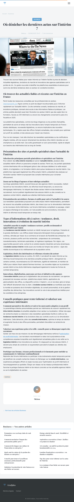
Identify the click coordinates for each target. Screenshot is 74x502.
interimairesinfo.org (10, 104)
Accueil (4, 13)
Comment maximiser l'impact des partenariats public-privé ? (15, 440)
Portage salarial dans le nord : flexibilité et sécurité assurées (54, 434)
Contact (18, 491)
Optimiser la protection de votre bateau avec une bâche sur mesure (19, 468)
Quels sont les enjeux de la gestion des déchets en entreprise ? (17, 453)
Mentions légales (8, 491)
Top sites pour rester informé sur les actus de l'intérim (54, 460)
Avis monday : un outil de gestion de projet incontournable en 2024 (54, 447)
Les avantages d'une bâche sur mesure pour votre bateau (54, 466)
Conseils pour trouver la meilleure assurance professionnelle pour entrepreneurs (16, 461)
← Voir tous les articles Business (14, 410)
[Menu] (69, 3)
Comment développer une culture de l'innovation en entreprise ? (16, 447)
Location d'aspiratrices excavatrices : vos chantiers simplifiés (53, 453)
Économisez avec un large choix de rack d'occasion (17, 434)
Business (11, 13)
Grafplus (12, 485)
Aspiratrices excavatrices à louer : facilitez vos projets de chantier (54, 440)
